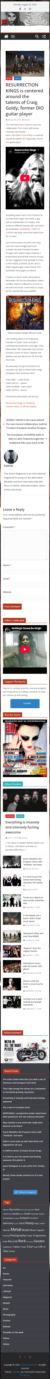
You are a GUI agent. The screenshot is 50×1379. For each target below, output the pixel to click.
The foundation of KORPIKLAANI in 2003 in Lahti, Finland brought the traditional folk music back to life (25, 438)
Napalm (40, 1230)
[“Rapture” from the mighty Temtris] (12, 951)
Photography (18, 1235)
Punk (5, 1241)
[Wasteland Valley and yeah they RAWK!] (12, 937)
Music (9, 78)
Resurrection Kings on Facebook (20, 403)
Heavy (29, 1223)
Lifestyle (7, 1291)
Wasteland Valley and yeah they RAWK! (33, 935)
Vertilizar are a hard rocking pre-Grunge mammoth (32, 1002)
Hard (21, 1223)
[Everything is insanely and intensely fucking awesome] (25, 800)
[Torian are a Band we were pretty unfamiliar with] (12, 902)
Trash (35, 1247)
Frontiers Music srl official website (21, 406)
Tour (30, 1246)
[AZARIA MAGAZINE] (25, 13)
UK (40, 1246)
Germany (8, 1223)
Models (6, 1303)
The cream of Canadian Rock (16, 1107)
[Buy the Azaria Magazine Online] (25, 721)
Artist (25, 1210)
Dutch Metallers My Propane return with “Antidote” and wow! (32, 861)
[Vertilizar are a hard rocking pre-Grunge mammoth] (12, 1004)
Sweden (39, 1241)
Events (6, 1273)
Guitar (16, 1224)
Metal (16, 1229)
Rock (22, 1240)
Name (7, 565)
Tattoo (16, 1246)
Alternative (14, 1209)
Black (37, 1209)
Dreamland (8, 1218)
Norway (6, 1235)
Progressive (39, 1235)
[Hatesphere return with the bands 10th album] (12, 968)
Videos (17, 78)
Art (22, 1210)
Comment (9, 527)
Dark (21, 1214)
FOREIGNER (24, 229)
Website (7, 592)
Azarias (27, 120)
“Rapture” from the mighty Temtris (32, 949)
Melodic (6, 1230)
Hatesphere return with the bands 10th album (32, 966)
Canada (15, 1213)
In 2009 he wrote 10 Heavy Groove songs (22, 1150)
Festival (16, 1218)
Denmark (35, 1214)
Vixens (12, 1251)
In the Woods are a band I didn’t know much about (32, 918)
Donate (27, 703)
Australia (31, 1210)
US (44, 1247)
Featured (10, 816)
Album (5, 1209)
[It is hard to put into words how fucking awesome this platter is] (12, 883)
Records (13, 1241)
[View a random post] (43, 36)
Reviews (20, 816)
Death (27, 1213)
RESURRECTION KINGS (22, 135)
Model (25, 1230)
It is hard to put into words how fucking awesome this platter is (33, 881)
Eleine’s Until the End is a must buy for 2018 (33, 984)
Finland (24, 1218)
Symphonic (7, 1247)
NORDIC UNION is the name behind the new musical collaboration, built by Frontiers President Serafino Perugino (26, 424)
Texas (23, 1247)
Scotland (29, 1242)
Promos (6, 1320)
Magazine (7, 1297)
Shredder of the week (13, 1332)
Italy (36, 1223)
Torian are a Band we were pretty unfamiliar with (33, 900)
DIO (7, 142)
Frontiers (33, 1218)
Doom (41, 1214)
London (42, 1223)
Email (6, 578)
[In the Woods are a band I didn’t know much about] (12, 920)
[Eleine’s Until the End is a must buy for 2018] (12, 986)
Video (5, 1251)
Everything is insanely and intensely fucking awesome (22, 827)
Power (29, 1235)
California (28, 124)
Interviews (8, 1285)
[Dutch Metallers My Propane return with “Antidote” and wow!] (12, 864)
